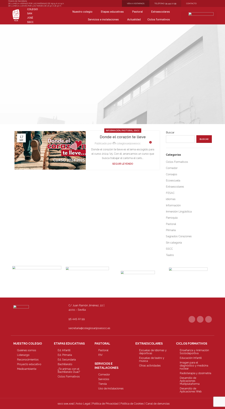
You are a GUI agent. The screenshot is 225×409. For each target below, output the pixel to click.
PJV (100, 355)
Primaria (171, 230)
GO (186, 15)
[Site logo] (16, 15)
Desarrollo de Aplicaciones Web (191, 390)
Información (113, 130)
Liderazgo (23, 355)
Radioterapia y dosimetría (195, 373)
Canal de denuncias (158, 403)
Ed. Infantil (64, 350)
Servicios (103, 379)
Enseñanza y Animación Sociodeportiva (194, 352)
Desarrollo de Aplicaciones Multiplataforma (190, 380)
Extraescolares (175, 186)
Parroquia (172, 217)
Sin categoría (174, 242)
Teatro (170, 255)
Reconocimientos (28, 359)
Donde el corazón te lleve (123, 137)
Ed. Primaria (65, 355)
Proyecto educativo (29, 364)
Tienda (102, 383)
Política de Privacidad (105, 403)
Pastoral (127, 130)
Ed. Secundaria (67, 359)
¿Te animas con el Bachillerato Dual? (69, 370)
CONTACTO (191, 3)
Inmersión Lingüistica (179, 211)
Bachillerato (65, 364)
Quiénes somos (26, 350)
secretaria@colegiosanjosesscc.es (89, 328)
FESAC (170, 193)
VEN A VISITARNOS (135, 3)
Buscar (170, 132)
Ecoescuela (173, 180)
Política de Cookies (132, 403)
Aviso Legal (83, 403)
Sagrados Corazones (179, 236)
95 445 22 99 (76, 318)
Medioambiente (26, 368)
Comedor (172, 168)
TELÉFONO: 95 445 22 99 (165, 3)
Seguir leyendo (122, 163)
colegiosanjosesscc (128, 143)
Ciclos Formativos (177, 161)
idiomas (171, 199)
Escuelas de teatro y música (151, 359)
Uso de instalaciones (111, 388)
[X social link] (211, 3)
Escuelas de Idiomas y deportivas (153, 352)
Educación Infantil (191, 357)
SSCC (137, 130)
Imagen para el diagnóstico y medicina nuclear (194, 365)
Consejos (171, 174)
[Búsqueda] (176, 15)
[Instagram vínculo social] (215, 3)
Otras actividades (150, 365)
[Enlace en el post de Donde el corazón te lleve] (51, 150)
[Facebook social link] (207, 3)
